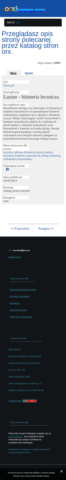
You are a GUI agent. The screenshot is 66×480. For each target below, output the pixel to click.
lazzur (40, 152)
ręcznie (7, 152)
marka (48, 152)
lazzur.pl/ (9, 85)
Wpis (13, 73)
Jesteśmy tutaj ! (15, 401)
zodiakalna (10, 159)
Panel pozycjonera (18, 310)
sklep (45, 155)
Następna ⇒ (45, 228)
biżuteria (29, 152)
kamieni (20, 155)
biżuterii (8, 155)
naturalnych (33, 155)
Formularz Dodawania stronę (23, 289)
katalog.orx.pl (14, 257)
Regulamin (15, 303)
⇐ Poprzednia (20, 228)
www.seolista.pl (15, 436)
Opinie (29, 73)
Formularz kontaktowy (20, 296)
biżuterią (54, 155)
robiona (18, 152)
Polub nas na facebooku (21, 317)
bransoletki (24, 159)
